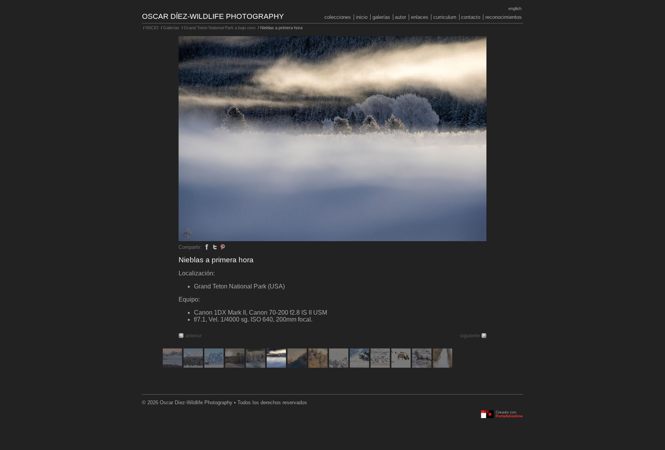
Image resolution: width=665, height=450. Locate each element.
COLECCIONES (337, 17)
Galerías (381, 17)
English (514, 8)
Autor (400, 17)
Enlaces (419, 17)
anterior (193, 335)
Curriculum (444, 17)
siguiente (470, 335)
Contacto (470, 17)
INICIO (362, 17)
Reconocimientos (503, 17)
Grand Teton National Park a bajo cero (220, 27)
